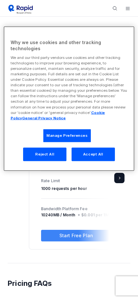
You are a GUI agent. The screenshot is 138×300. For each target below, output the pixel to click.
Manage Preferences (67, 135)
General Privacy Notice (44, 118)
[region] (69, 98)
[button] (127, 8)
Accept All (93, 154)
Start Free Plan (76, 235)
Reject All (44, 154)
